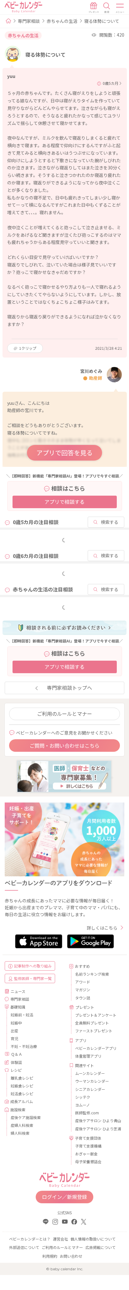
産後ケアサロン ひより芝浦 (97, 1128)
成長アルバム (21, 1101)
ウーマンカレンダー (92, 1081)
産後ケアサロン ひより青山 (97, 1120)
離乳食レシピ (22, 1078)
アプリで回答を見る (64, 452)
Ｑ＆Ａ (16, 1054)
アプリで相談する (64, 501)
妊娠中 (16, 1022)
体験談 (16, 1062)
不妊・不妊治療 (24, 1046)
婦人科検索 (20, 1133)
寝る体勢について (101, 21)
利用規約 (49, 1256)
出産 (14, 1030)
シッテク (82, 1097)
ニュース (18, 991)
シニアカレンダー (90, 1089)
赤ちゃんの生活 (62, 21)
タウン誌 (82, 997)
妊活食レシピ (22, 1093)
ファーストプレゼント (93, 1030)
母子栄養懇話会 (88, 1161)
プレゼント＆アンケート (95, 1015)
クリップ (27, 348)
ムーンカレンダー (90, 1073)
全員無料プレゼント (92, 1022)
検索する (109, 522)
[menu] (120, 7)
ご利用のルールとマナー (64, 713)
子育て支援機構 (88, 1145)
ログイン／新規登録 (64, 1196)
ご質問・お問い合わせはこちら (64, 745)
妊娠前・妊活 (22, 1014)
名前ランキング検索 (92, 974)
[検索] (106, 7)
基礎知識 (17, 1006)
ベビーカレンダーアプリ (95, 1048)
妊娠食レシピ (22, 1085)
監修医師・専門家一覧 (33, 978)
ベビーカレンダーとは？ (29, 1238)
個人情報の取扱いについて (93, 1238)
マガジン (82, 989)
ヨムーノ (82, 1104)
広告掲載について (100, 1247)
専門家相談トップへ (69, 687)
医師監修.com (87, 1112)
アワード (82, 981)
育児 (14, 1038)
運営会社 (60, 1238)
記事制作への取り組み (33, 965)
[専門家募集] (64, 776)
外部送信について (24, 1247)
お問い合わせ (71, 1256)
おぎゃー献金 (86, 1153)
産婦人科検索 (22, 1125)
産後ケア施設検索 (26, 1117)
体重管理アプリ (88, 1056)
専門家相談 (29, 21)
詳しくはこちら (102, 928)
